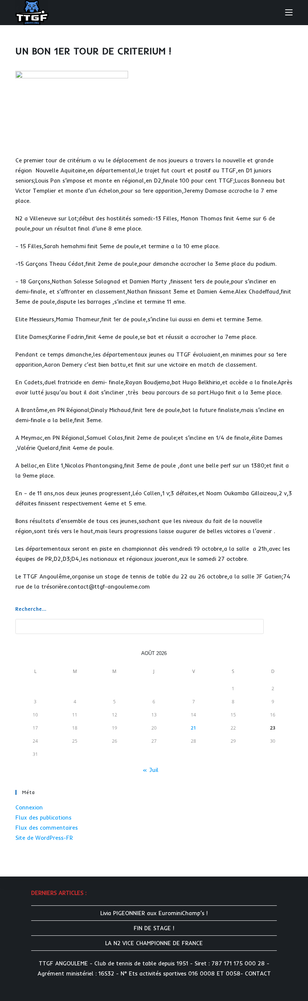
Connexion (29, 807)
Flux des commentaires (46, 827)
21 (193, 728)
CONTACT (258, 973)
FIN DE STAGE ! (154, 928)
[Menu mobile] (289, 12)
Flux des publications (43, 817)
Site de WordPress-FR (44, 837)
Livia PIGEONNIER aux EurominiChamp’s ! (154, 913)
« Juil (150, 769)
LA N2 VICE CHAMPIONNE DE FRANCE (154, 943)
